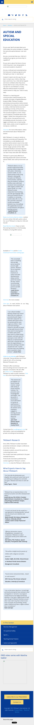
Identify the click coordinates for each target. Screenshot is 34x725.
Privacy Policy (18, 710)
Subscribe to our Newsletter (17, 697)
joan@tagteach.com (19, 429)
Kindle (20, 251)
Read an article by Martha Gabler (13, 217)
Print (11, 251)
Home (4, 25)
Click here (6, 130)
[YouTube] (9, 15)
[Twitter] (16, 15)
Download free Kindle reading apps (13, 252)
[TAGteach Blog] (26, 15)
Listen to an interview (9, 356)
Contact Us (17, 702)
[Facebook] (23, 15)
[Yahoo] (12, 15)
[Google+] (19, 15)
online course (9, 371)
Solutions (10, 25)
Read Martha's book (9, 226)
